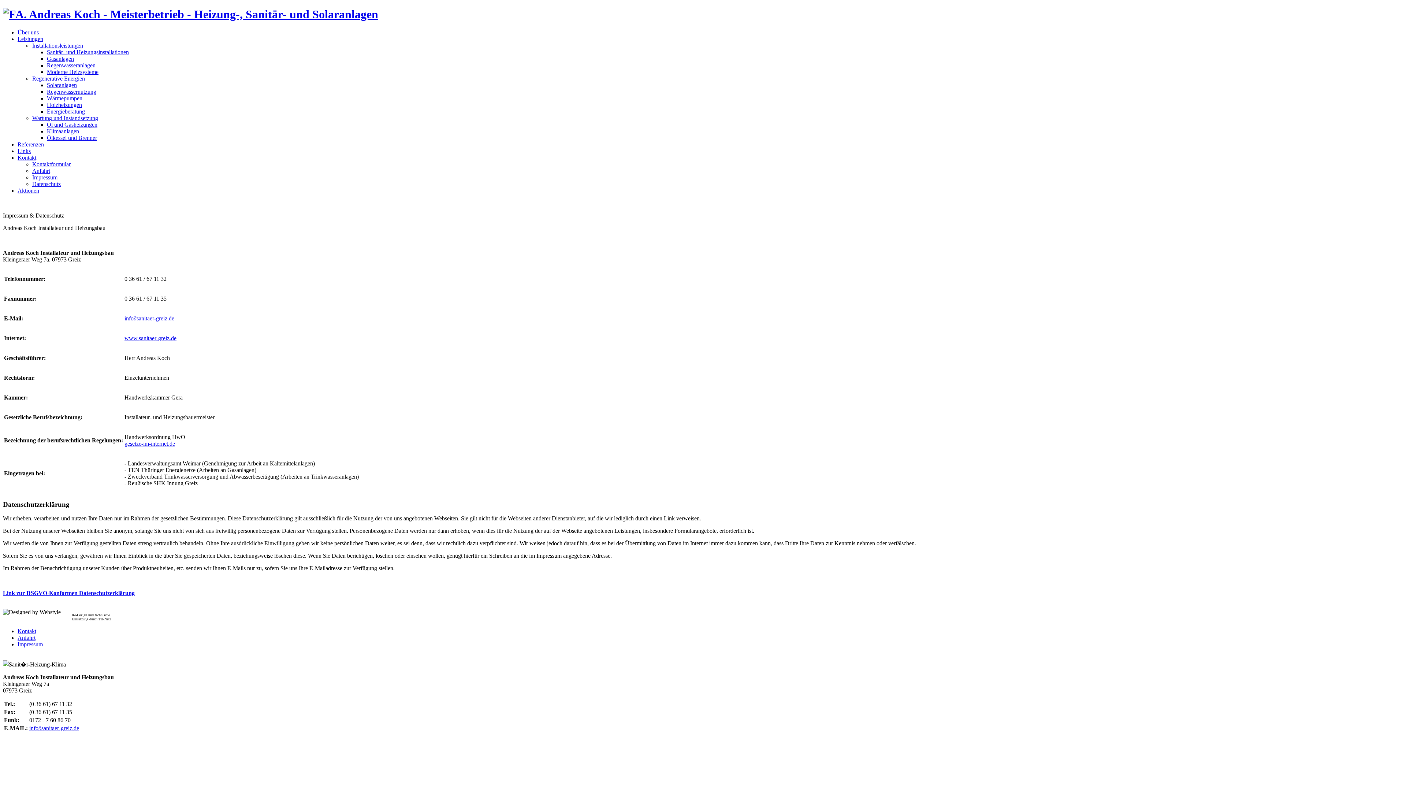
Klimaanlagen (63, 131)
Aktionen (28, 190)
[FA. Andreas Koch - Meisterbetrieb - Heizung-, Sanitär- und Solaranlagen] (190, 14)
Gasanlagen (60, 59)
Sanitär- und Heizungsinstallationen (88, 52)
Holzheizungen (64, 105)
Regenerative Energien (58, 78)
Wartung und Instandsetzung (65, 118)
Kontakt (27, 158)
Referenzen (31, 144)
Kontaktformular (51, 164)
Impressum (44, 177)
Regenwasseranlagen (71, 65)
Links (24, 151)
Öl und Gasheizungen (72, 125)
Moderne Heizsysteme (72, 72)
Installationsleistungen (57, 45)
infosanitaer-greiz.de (149, 318)
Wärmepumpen (64, 98)
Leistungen (30, 39)
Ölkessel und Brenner (72, 138)
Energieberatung (66, 111)
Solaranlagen (62, 85)
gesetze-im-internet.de (149, 444)
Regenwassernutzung (71, 92)
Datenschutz (46, 184)
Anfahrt (41, 171)
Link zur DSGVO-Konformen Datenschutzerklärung (69, 593)
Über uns (28, 32)
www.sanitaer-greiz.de (150, 338)
